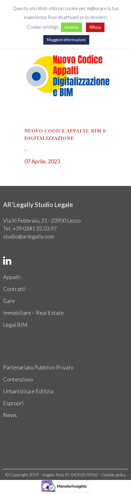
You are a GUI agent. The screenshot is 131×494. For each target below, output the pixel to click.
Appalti (12, 277)
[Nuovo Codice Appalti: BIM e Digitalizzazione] (65, 76)
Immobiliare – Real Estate (33, 312)
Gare (9, 300)
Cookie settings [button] (42, 27)
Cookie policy (113, 474)
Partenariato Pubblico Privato (38, 367)
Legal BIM (15, 324)
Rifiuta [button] (95, 27)
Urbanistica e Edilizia (28, 391)
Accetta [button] (71, 27)
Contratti (14, 288)
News (10, 415)
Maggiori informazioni (66, 39)
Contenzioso (18, 379)
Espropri (13, 403)
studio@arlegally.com (28, 236)
